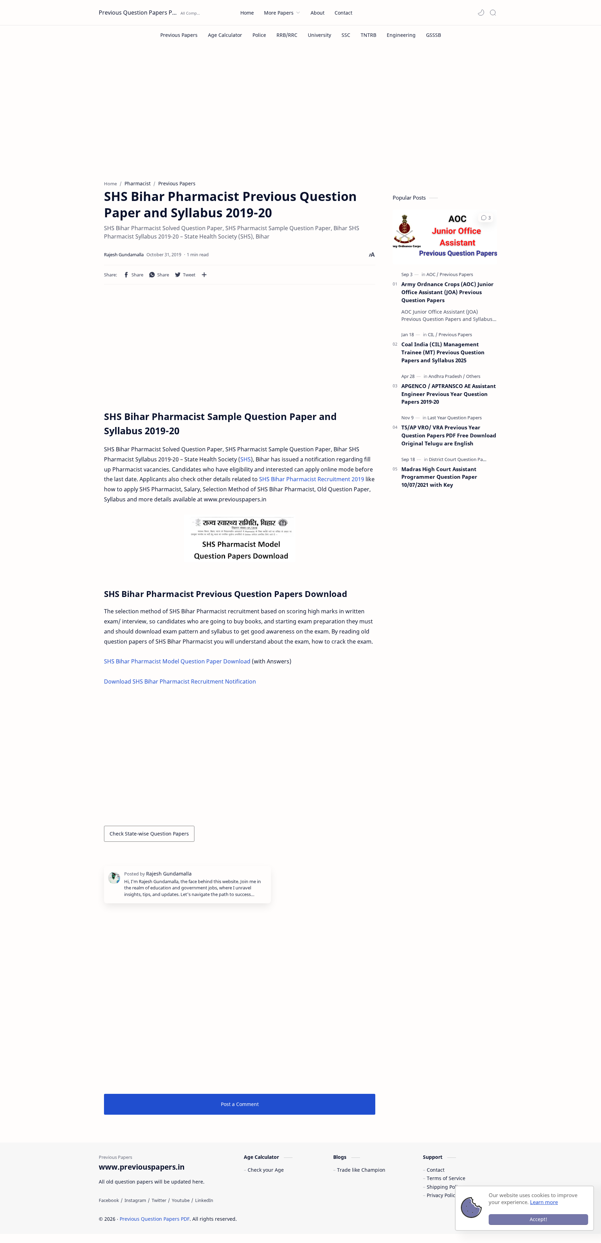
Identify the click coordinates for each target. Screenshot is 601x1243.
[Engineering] (401, 35)
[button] (481, 12)
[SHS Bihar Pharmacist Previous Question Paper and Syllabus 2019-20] (239, 538)
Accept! (538, 1219)
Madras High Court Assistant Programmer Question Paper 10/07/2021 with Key (439, 477)
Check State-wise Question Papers (149, 833)
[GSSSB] (433, 35)
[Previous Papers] (179, 35)
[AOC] (432, 274)
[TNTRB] (368, 35)
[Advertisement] (300, 117)
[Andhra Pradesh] (446, 376)
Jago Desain (283, 1219)
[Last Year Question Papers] (454, 417)
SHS (245, 459)
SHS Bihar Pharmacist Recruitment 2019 (311, 479)
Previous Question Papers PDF (139, 12)
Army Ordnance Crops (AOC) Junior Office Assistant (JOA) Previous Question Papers (447, 292)
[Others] (473, 376)
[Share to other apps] (204, 275)
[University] (319, 35)
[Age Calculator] (225, 35)
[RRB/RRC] (287, 35)
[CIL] (433, 334)
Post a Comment (240, 1104)
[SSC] (346, 35)
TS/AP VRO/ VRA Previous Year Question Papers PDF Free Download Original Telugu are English (448, 435)
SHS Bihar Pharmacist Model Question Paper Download (177, 661)
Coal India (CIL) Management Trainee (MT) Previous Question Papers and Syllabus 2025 (442, 352)
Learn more (544, 1201)
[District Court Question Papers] (460, 459)
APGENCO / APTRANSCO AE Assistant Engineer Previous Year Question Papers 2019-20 (448, 393)
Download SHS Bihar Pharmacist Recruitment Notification (180, 681)
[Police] (259, 35)
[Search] (493, 12)
